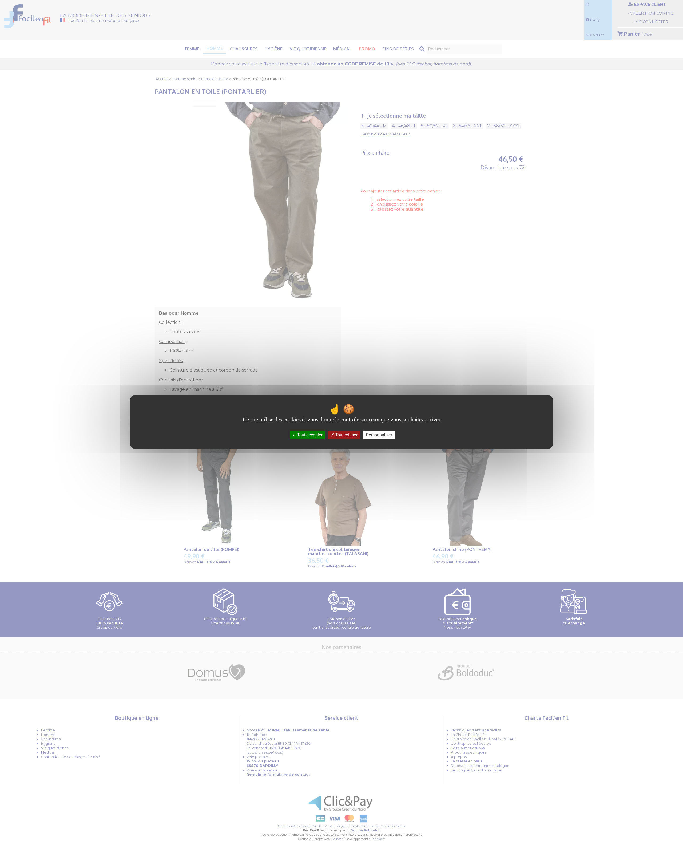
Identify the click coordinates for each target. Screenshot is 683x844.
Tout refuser (346, 435)
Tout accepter (309, 435)
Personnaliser (379, 435)
